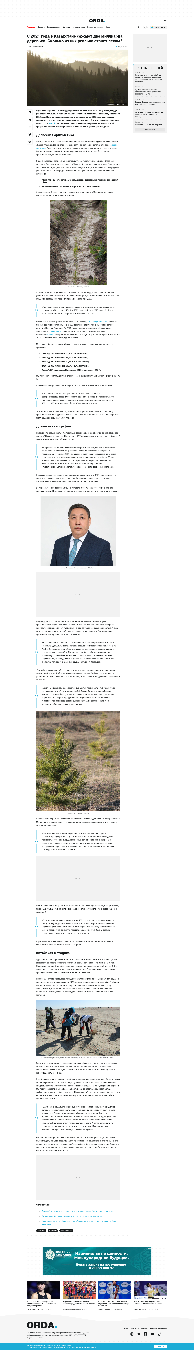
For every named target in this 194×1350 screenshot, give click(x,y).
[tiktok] (159, 1335)
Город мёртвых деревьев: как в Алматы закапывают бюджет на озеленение (78, 1211)
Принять (160, 1346)
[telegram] (138, 1335)
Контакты (135, 1328)
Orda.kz (52, 123)
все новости (150, 129)
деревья (42, 1231)
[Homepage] (97, 20)
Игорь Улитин (123, 47)
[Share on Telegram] (30, 119)
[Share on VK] (30, 142)
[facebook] (145, 1335)
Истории (66, 27)
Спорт (108, 27)
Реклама (144, 1328)
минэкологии (67, 1231)
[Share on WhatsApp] (30, 127)
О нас (126, 1328)
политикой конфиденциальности (84, 1347)
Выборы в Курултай (158, 1328)
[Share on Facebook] (30, 112)
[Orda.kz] (42, 1330)
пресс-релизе (55, 331)
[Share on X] (30, 134)
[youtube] (152, 1335)
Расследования (53, 27)
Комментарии (79, 27)
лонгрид (54, 1231)
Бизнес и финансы (95, 27)
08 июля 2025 (34, 47)
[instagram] (131, 1335)
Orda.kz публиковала (97, 321)
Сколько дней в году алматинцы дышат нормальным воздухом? (72, 1216)
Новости (41, 27)
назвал (50, 334)
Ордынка (31, 27)
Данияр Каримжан (33, 1309)
